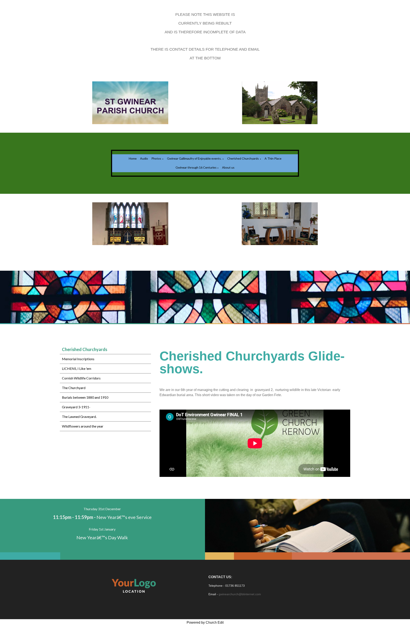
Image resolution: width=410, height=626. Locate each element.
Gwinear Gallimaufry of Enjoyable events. (194, 158)
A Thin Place (273, 158)
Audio (144, 158)
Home (133, 158)
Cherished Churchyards (243, 158)
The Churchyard (73, 388)
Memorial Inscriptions (78, 359)
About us (228, 167)
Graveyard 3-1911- (76, 407)
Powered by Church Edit (205, 622)
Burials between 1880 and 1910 (85, 397)
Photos (156, 158)
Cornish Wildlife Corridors (81, 378)
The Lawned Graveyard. (79, 416)
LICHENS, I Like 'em (76, 368)
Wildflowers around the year (82, 426)
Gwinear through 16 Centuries (196, 167)
